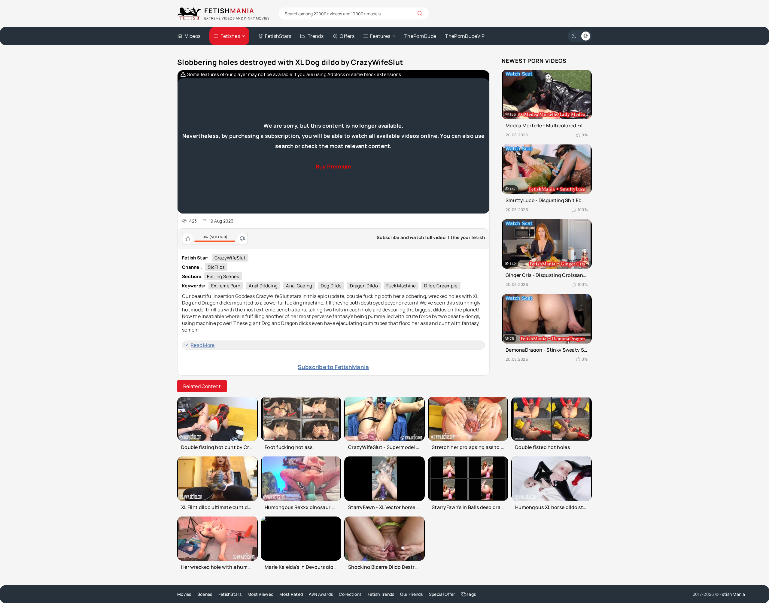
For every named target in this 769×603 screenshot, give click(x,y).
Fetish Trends (381, 594)
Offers (347, 36)
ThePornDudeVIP (465, 36)
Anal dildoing (263, 286)
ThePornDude (420, 36)
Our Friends (411, 594)
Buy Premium (333, 166)
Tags (471, 594)
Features (380, 36)
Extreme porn (226, 286)
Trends (316, 36)
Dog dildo (331, 286)
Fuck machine (401, 286)
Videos (192, 36)
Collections (350, 594)
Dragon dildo (364, 286)
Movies (184, 594)
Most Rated (291, 594)
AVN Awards (321, 594)
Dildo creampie (440, 286)
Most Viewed (260, 594)
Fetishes (230, 36)
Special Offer (442, 594)
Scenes (204, 594)
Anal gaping (299, 286)
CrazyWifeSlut (230, 258)
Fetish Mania (732, 594)
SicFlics (216, 267)
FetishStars (278, 36)
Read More (203, 345)
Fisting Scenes (223, 276)
